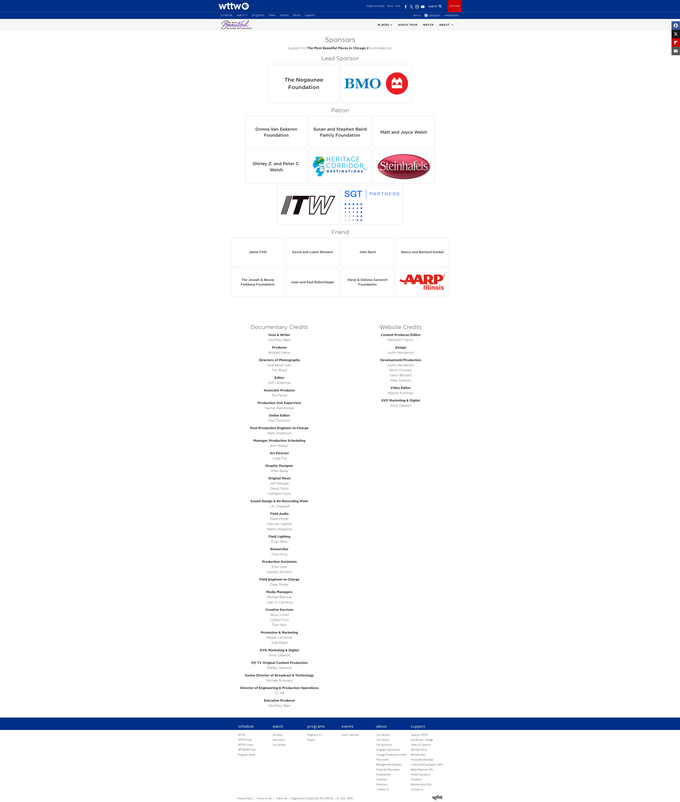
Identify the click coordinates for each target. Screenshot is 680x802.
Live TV (416, 15)
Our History (382, 739)
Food (390, 6)
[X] (676, 34)
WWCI (350, 798)
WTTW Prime (245, 739)
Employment (383, 774)
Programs (258, 15)
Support (310, 15)
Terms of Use (264, 798)
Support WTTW (419, 734)
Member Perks (419, 749)
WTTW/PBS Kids (247, 749)
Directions (382, 784)
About (297, 15)
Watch (241, 15)
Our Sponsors (384, 744)
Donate (454, 6)
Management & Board (389, 764)
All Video (277, 734)
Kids (397, 6)
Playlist (311, 739)
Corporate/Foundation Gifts (427, 764)
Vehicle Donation (420, 774)
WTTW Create (245, 744)
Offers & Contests (421, 744)
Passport (434, 15)
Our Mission (383, 734)
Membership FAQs (421, 784)
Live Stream (279, 744)
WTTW (241, 734)
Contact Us (382, 789)
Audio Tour (408, 24)
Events (284, 15)
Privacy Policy (245, 798)
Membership (418, 754)
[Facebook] (676, 25)
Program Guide (246, 754)
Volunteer (381, 779)
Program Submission (388, 749)
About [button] (444, 24)
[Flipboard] (676, 42)
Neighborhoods (375, 6)
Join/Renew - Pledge (422, 739)
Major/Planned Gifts (422, 769)
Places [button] (383, 24)
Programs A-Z (315, 734)
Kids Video (279, 739)
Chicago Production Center (391, 754)
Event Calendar (350, 734)
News (272, 15)
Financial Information (388, 769)
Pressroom (382, 759)
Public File (282, 798)
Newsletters (451, 15)
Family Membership (422, 759)
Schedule (227, 15)
